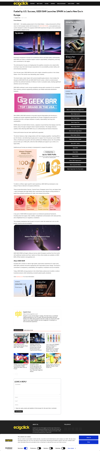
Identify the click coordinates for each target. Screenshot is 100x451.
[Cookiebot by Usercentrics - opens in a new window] (9, 448)
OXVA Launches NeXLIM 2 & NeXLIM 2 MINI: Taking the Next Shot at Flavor (21, 367)
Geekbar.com (19, 276)
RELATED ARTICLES (18, 330)
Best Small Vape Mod (75, 131)
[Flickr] (69, 429)
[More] (36, 303)
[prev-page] (14, 374)
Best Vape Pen (75, 122)
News (78, 3)
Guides (46, 3)
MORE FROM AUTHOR (28, 330)
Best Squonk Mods (75, 164)
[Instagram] (27, 324)
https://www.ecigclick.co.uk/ (30, 314)
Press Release (20, 8)
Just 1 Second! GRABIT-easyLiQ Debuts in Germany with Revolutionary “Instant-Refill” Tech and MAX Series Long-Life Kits (52, 347)
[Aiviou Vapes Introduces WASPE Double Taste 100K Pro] (53, 358)
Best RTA (75, 148)
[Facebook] (24, 303)
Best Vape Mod (75, 126)
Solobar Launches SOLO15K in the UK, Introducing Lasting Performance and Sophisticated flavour (36, 347)
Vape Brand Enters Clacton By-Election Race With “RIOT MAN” (21, 345)
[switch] (39, 448)
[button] (84, 3)
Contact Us (15, 0)
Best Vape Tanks (75, 135)
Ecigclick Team (17, 17)
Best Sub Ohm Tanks (75, 139)
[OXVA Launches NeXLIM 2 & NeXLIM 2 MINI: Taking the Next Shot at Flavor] (21, 358)
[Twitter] (27, 303)
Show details (71, 448)
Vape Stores (71, 3)
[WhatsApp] (30, 303)
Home (15, 8)
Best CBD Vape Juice (75, 160)
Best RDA (75, 152)
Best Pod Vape (75, 118)
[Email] (33, 303)
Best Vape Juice (75, 114)
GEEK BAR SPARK (43, 26)
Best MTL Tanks (75, 143)
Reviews (32, 3)
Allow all (89, 437)
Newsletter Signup (26, 0)
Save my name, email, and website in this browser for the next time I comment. (36, 408)
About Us (20, 0)
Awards (53, 3)
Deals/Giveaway (61, 3)
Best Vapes (39, 3)
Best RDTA (75, 156)
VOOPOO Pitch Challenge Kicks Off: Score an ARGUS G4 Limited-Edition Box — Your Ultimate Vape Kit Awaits (36, 368)
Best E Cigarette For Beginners (75, 109)
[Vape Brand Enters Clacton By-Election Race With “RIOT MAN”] (21, 338)
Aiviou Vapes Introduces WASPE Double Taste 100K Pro (53, 366)
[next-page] (17, 374)
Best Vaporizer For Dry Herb (75, 169)
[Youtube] (32, 324)
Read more (48, 432)
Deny (88, 442)
